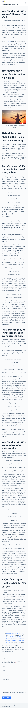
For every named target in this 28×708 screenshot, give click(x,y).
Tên (4, 666)
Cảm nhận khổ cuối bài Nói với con (15, 633)
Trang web (5, 675)
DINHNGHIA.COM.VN (12, 36)
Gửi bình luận (6, 697)
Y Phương (8, 41)
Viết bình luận (6, 679)
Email (4, 670)
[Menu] (25, 3)
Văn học (23, 20)
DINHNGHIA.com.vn (10, 5)
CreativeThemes (6, 706)
